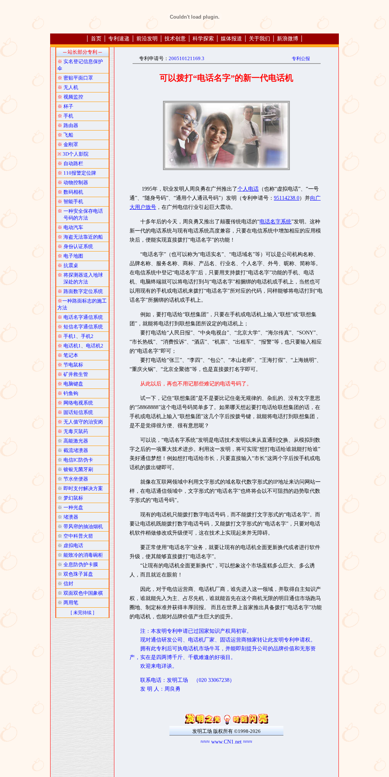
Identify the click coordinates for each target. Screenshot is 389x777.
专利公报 (301, 58)
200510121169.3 (186, 58)
